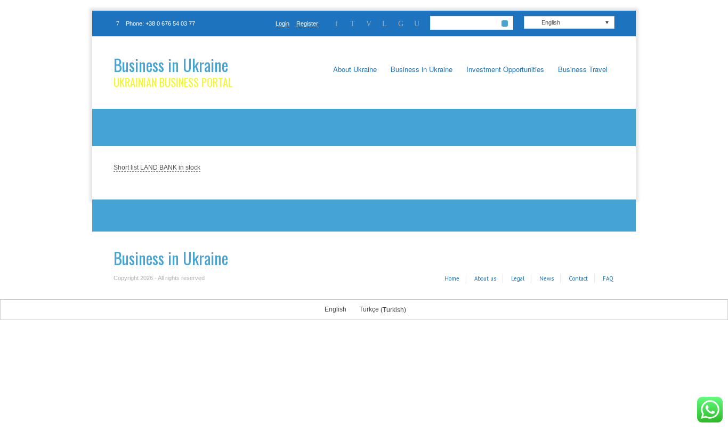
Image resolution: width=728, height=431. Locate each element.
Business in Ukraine (171, 65)
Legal (517, 278)
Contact (578, 278)
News (546, 278)
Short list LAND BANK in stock (157, 167)
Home (451, 278)
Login (282, 23)
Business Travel (583, 69)
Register (307, 23)
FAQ (608, 278)
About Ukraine (355, 69)
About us (485, 278)
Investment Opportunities (505, 69)
